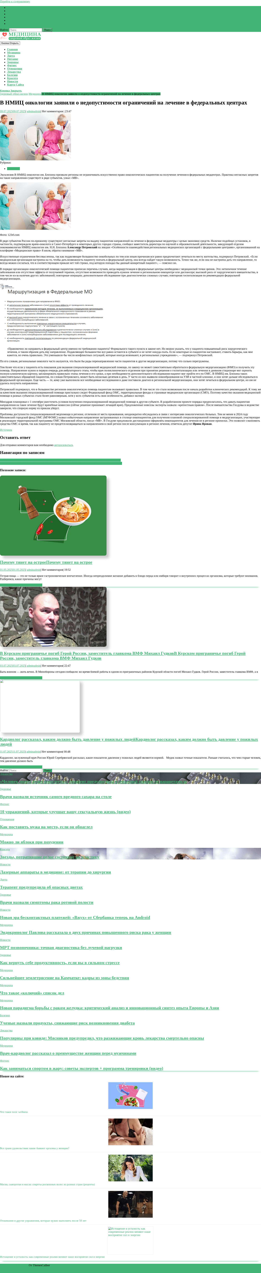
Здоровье (13, 62)
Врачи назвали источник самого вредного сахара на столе (56, 796)
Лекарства (14, 71)
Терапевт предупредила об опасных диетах (41, 887)
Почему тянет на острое (46, 562)
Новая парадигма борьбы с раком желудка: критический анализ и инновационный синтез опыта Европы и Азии (109, 1008)
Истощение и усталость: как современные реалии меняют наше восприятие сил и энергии (52, 1256)
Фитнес (12, 65)
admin (34, 111)
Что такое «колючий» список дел (32, 993)
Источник (6, 429)
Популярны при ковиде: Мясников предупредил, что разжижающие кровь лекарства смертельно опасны (102, 1038)
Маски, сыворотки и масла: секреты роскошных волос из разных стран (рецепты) (47, 1184)
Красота (12, 78)
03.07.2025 (13, 665)
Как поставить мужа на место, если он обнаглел (46, 827)
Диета (11, 55)
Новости (12, 81)
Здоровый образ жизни (14, 93)
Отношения (14, 68)
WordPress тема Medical (14, 1265)
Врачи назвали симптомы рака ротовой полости (46, 902)
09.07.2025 (13, 111)
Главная (12, 49)
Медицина (13, 52)
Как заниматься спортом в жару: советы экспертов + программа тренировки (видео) (81, 1068)
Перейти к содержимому (15, 1)
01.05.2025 (13, 569)
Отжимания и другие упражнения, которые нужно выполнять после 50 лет (43, 1220)
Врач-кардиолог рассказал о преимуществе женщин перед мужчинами (68, 1053)
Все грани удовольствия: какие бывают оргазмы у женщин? (34, 1148)
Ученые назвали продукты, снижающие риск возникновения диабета (67, 1023)
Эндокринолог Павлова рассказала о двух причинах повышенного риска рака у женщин (85, 932)
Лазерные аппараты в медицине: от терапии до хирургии (55, 872)
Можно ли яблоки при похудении (31, 842)
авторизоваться (63, 445)
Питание (12, 59)
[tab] (10, 43)
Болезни (12, 75)
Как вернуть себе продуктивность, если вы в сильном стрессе (60, 962)
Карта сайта (15, 84)
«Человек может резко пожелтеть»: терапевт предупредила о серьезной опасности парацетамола (93, 781)
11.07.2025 (12, 751)
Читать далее (21, 585)
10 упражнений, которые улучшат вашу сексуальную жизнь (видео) (65, 811)
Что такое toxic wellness (14, 1112)
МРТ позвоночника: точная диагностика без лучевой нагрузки (61, 947)
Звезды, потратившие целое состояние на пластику (49, 857)
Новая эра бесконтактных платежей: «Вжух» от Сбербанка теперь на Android (75, 917)
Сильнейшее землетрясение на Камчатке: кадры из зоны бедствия (64, 977)
